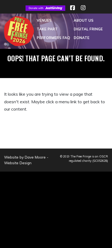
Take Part (47, 29)
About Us (84, 20)
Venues (44, 20)
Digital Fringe (88, 29)
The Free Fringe (80, 156)
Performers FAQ (53, 38)
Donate (81, 38)
